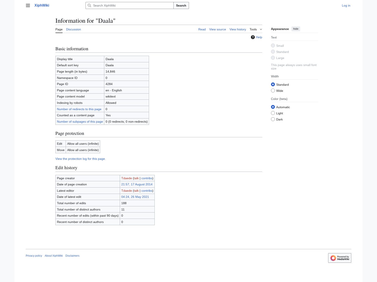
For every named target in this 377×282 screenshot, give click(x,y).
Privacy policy (34, 255)
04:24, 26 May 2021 (135, 196)
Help (259, 37)
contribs (146, 178)
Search (181, 5)
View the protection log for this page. (80, 158)
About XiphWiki (54, 255)
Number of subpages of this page (80, 121)
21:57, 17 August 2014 (137, 184)
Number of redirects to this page (79, 109)
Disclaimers (72, 255)
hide (295, 28)
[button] (27, 5)
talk (136, 178)
